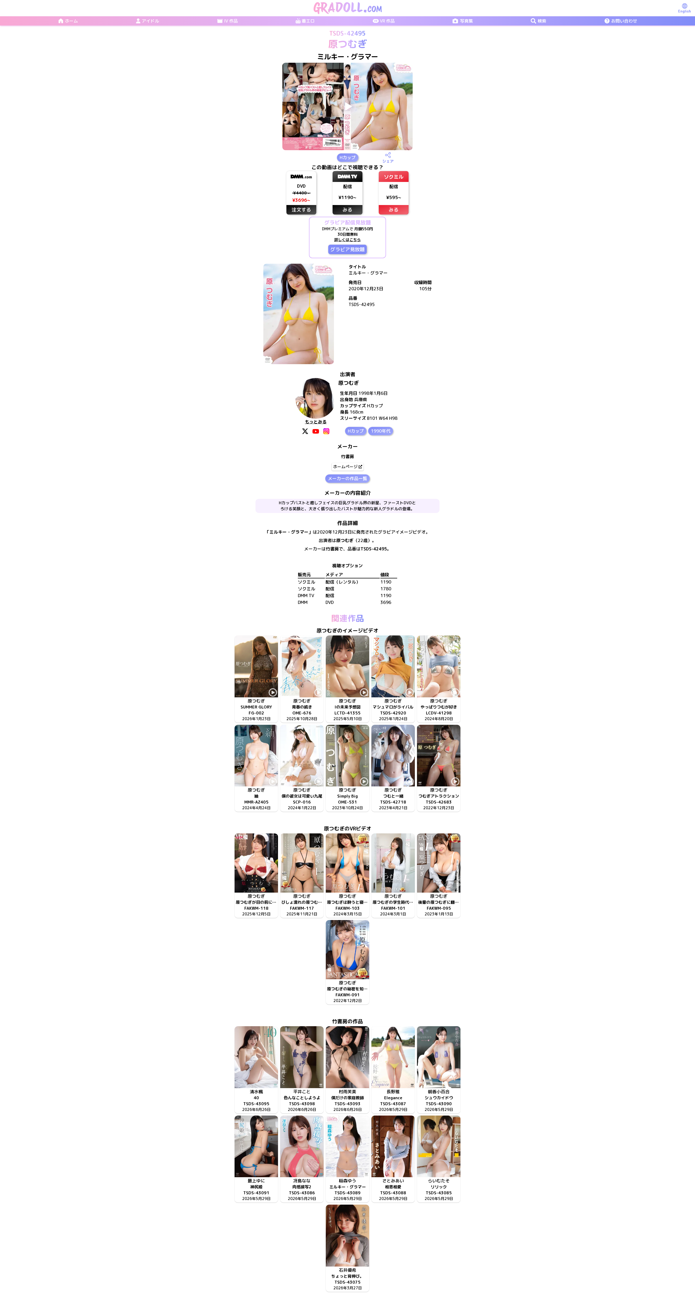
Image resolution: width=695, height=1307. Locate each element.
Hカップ (348, 157)
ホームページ (345, 467)
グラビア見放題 (347, 249)
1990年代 (380, 431)
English (684, 11)
